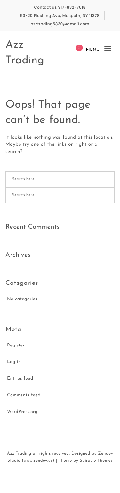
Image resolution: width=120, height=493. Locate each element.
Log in (14, 362)
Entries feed (20, 378)
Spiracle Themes (96, 461)
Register (16, 345)
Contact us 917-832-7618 (60, 7)
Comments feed (24, 395)
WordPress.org (22, 411)
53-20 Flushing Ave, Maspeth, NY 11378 (60, 16)
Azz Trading (24, 53)
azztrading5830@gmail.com (60, 24)
